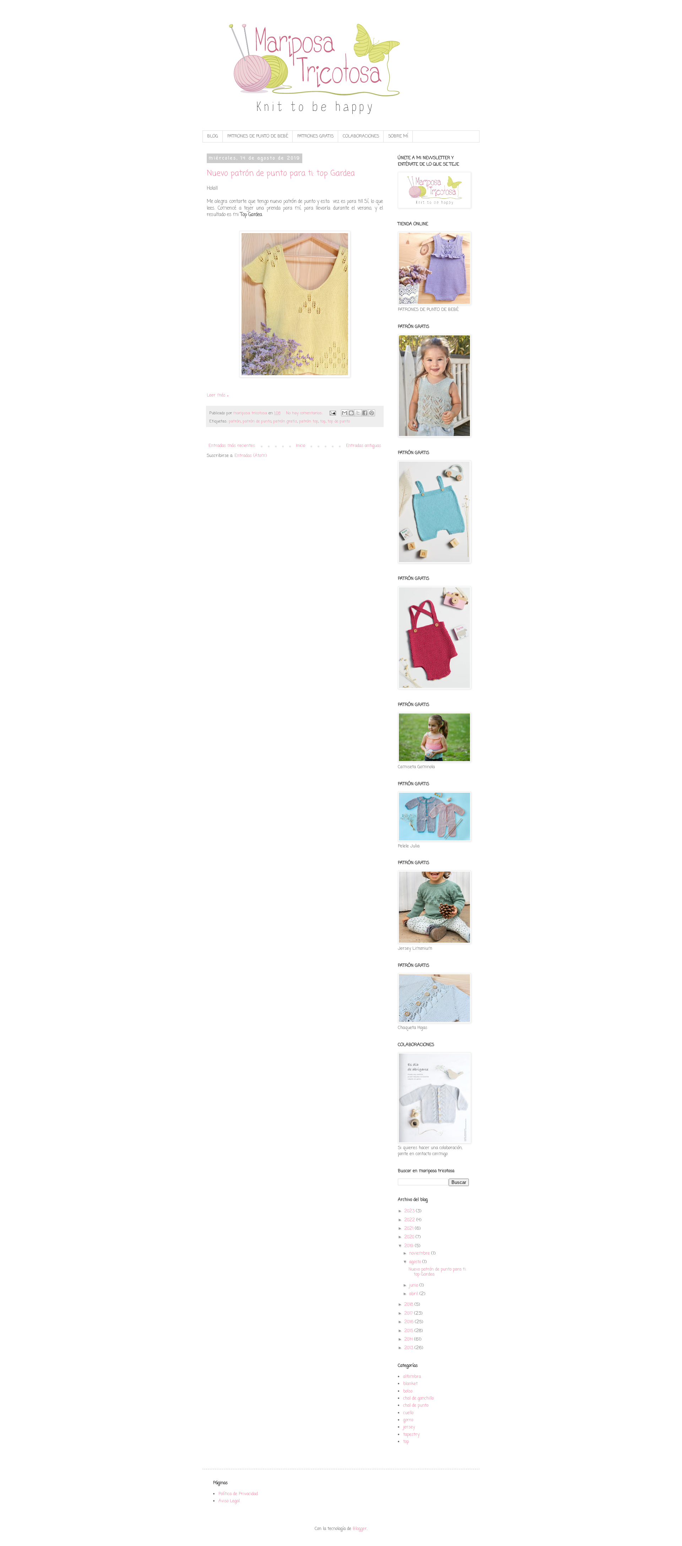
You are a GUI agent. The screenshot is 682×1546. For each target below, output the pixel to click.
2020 (410, 1237)
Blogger (360, 1529)
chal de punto (415, 1405)
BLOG (212, 136)
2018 (409, 1305)
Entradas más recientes (232, 446)
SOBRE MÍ (398, 136)
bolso (407, 1391)
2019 (409, 1246)
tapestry (411, 1435)
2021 (409, 1229)
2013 (409, 1348)
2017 (409, 1313)
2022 (410, 1220)
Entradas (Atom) (250, 456)
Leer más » (217, 395)
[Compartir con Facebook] (364, 412)
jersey (409, 1427)
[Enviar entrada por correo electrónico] (332, 413)
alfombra (412, 1377)
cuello (408, 1413)
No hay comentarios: (305, 413)
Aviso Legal (229, 1501)
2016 (409, 1322)
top (323, 421)
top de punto (339, 421)
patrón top (308, 421)
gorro (408, 1420)
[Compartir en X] (358, 412)
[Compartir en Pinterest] (371, 412)
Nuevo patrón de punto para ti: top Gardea (281, 173)
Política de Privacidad (238, 1494)
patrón (235, 421)
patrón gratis (285, 421)
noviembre (420, 1253)
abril (414, 1294)
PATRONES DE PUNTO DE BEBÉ (257, 136)
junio (414, 1285)
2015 (409, 1331)
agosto (415, 1262)
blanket (410, 1384)
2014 (409, 1339)
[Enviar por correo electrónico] (344, 412)
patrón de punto (257, 421)
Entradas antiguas (363, 446)
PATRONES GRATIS (315, 136)
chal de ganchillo (418, 1398)
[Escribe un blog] (351, 412)
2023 (410, 1211)
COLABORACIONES (361, 136)
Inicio (300, 446)
